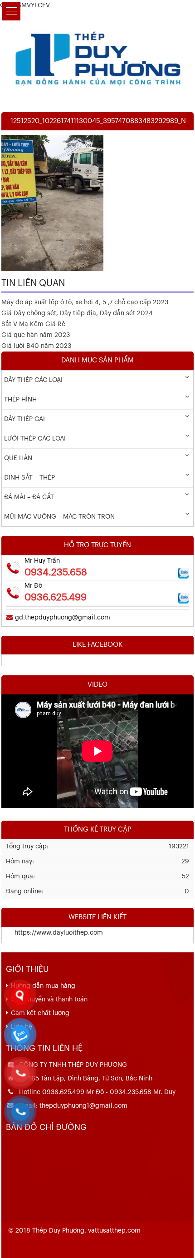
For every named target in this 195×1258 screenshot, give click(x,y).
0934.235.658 (55, 572)
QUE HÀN (18, 458)
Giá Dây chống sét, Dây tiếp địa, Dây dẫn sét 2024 (77, 313)
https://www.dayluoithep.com (52, 933)
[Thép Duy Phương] (97, 57)
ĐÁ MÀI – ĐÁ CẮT (29, 497)
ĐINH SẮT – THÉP (29, 478)
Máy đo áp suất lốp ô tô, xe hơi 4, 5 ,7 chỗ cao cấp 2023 (84, 302)
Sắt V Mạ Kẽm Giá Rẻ (33, 324)
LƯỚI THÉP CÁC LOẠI (35, 439)
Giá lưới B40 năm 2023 (36, 346)
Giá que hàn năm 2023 (35, 335)
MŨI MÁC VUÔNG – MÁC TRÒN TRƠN (59, 517)
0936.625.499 (55, 597)
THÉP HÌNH (20, 399)
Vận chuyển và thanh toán (49, 999)
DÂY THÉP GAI (24, 419)
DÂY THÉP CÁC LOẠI (33, 380)
